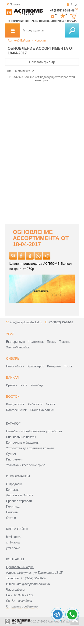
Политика (12, 506)
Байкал (12, 377)
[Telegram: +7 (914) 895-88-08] (57, 614)
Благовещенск (16, 410)
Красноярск (36, 366)
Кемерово (54, 366)
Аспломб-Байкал (19, 40)
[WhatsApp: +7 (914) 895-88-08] (72, 614)
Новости (40, 40)
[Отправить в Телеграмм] (46, 256)
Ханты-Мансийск (18, 347)
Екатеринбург (15, 341)
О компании (16, 21)
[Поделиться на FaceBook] (21, 256)
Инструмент (14, 459)
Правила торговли (19, 501)
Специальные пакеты (21, 437)
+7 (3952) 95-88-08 (62, 10)
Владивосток (15, 404)
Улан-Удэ (37, 385)
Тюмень (64, 341)
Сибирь (12, 358)
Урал (10, 334)
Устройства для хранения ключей (30, 448)
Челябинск (36, 341)
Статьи (11, 518)
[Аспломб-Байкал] (24, 14)
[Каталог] (12, 30)
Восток (12, 396)
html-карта (13, 537)
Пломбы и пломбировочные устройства (34, 431)
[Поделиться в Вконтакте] (13, 256)
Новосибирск (15, 366)
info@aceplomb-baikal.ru (26, 322)
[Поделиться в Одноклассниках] (30, 256)
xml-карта (13, 542)
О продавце (14, 484)
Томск (68, 366)
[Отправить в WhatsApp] (38, 256)
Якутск (51, 404)
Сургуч (11, 454)
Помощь (44, 21)
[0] (52, 16)
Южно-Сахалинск (42, 410)
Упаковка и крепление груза (25, 465)
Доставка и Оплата (19, 495)
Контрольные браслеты (22, 442)
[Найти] (72, 30)
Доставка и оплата (64, 21)
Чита (24, 385)
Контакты (31, 21)
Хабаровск (35, 404)
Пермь (51, 341)
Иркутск (11, 385)
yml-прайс (13, 548)
